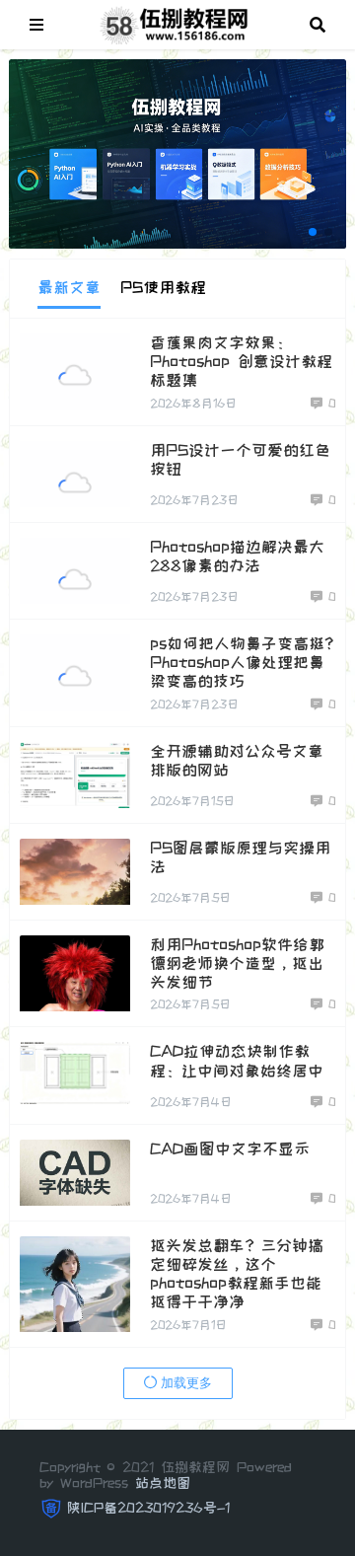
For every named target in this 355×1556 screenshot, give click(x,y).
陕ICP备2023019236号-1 (148, 1508)
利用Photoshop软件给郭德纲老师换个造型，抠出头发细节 (237, 963)
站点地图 (162, 1483)
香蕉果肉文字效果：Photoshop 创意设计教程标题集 (241, 361)
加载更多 (184, 1382)
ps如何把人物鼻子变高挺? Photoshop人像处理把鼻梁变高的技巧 (241, 662)
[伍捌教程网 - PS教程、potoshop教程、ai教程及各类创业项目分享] (176, 23)
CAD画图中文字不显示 (230, 1148)
